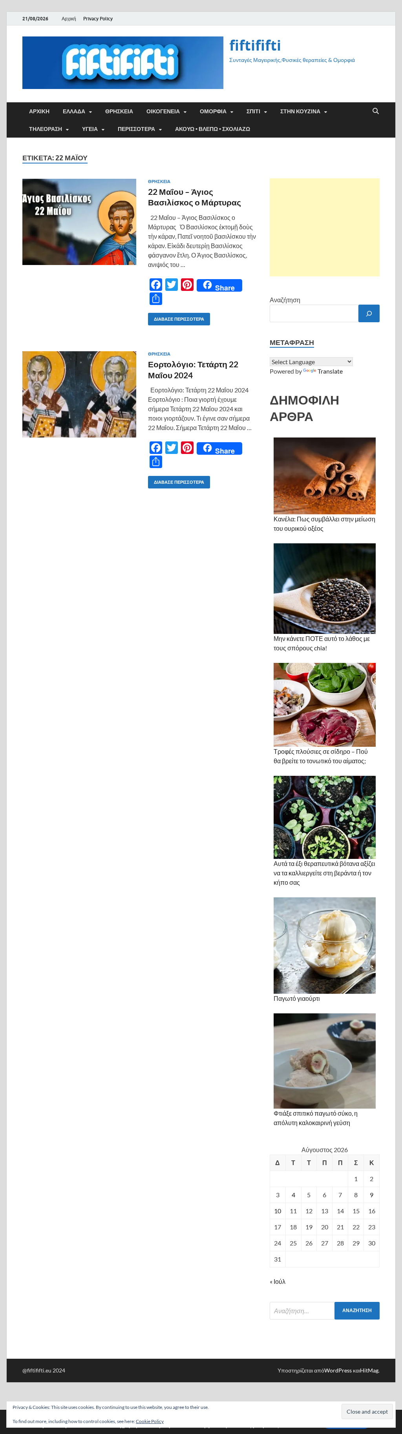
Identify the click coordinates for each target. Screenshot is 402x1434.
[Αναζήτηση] (369, 313)
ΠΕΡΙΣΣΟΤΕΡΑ (136, 129)
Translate (330, 371)
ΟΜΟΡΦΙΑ (213, 111)
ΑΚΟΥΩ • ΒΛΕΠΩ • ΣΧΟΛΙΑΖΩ (212, 129)
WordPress (338, 1370)
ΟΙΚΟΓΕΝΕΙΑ (163, 111)
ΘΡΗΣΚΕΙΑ (119, 111)
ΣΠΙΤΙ (253, 111)
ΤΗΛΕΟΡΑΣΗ (45, 129)
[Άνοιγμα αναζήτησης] (376, 111)
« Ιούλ (277, 1281)
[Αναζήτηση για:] (325, 1311)
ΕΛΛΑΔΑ (74, 111)
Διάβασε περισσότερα (176, 317)
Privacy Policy (98, 19)
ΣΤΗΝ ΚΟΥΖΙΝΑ (300, 111)
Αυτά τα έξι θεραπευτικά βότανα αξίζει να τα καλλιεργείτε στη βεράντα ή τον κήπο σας (324, 873)
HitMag (369, 1370)
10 (277, 1210)
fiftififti (255, 45)
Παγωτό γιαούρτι (297, 998)
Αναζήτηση (285, 299)
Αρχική (69, 19)
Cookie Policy (150, 1421)
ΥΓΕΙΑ (90, 129)
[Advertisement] (325, 227)
